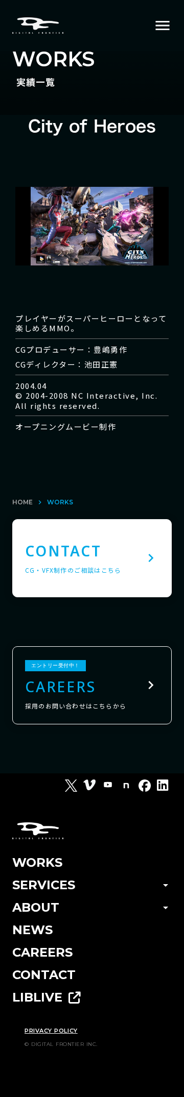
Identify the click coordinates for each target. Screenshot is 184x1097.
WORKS (60, 502)
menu (162, 25)
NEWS (32, 929)
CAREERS (42, 952)
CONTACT (44, 974)
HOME (22, 502)
